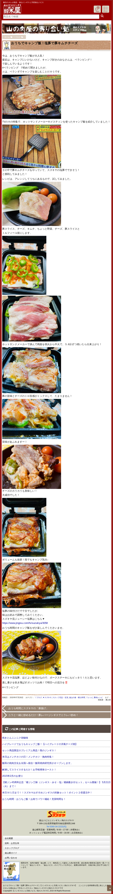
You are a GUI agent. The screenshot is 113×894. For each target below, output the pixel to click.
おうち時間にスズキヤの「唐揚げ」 (28, 708)
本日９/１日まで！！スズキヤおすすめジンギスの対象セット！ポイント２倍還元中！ (47, 792)
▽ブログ (38, 697)
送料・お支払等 (12, 843)
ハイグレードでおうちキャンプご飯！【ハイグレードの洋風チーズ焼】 (40, 744)
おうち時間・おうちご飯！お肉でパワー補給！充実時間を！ (34, 799)
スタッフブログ (12, 848)
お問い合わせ (11, 858)
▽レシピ (89, 697)
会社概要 (9, 838)
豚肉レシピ (98, 697)
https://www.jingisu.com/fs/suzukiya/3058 (25, 623)
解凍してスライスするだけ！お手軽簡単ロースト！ (29, 769)
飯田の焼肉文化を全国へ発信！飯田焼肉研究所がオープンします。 (37, 763)
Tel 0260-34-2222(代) (56, 826)
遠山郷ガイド (11, 853)
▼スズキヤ (47, 697)
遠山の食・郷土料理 (77, 697)
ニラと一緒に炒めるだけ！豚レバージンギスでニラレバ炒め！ (43, 715)
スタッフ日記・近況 (60, 697)
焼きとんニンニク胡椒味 (15, 738)
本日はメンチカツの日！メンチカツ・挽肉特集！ (28, 757)
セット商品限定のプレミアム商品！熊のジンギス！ (29, 750)
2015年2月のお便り (12, 776)
